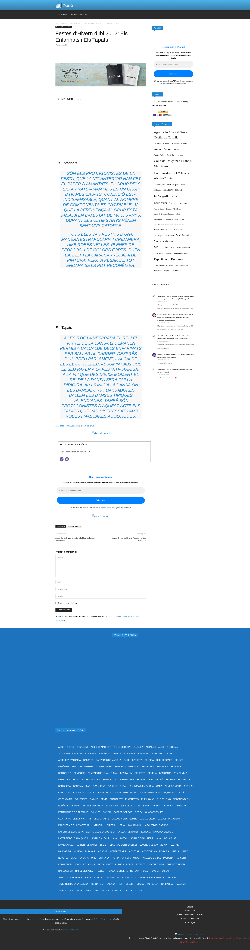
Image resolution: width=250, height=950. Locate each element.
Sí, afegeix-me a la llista (67, 603)
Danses (183, 185)
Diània (63, 23)
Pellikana (168, 254)
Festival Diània (182, 203)
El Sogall (161, 196)
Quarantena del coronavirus (163, 265)
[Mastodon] (188, 15)
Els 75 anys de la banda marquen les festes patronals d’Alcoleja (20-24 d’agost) (175, 317)
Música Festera (164, 247)
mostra (78, 99)
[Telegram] (82, 55)
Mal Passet (182, 235)
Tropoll (166, 270)
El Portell (178, 190)
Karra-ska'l (169, 230)
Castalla (176, 149)
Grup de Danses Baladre (164, 214)
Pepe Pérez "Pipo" (181, 253)
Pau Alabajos (158, 254)
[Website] (62, 459)
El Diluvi (168, 189)
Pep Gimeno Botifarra (168, 259)
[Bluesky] (182, 15)
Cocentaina (179, 155)
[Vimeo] (173, 15)
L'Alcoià (178, 229)
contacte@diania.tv (71, 930)
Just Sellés (159, 229)
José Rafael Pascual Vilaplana (175, 219)
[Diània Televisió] (64, 5)
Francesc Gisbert (159, 209)
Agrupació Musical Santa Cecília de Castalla (170, 134)
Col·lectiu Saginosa (74, 526)
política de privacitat (108, 508)
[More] (88, 55)
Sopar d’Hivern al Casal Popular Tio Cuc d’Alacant (129, 539)
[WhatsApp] (70, 55)
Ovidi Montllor (183, 247)
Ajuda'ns (156, 102)
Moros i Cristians (163, 241)
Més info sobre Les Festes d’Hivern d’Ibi (75, 425)
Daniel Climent (159, 184)
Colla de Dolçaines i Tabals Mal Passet (173, 163)
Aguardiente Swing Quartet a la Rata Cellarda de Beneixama (75, 539)
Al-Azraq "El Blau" (162, 144)
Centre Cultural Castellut (164, 155)
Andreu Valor (162, 149)
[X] (168, 15)
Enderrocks (174, 197)
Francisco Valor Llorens (173, 209)
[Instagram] (163, 15)
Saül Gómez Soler (181, 265)
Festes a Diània (74, 23)
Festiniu (172, 203)
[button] (189, 5)
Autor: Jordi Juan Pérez (73, 444)
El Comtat (157, 190)
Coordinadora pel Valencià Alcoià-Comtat (171, 175)
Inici (57, 23)
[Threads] (192, 15)
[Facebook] (158, 15)
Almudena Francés (179, 143)
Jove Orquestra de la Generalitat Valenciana (169, 225)
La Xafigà (158, 236)
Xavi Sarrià (175, 270)
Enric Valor (160, 202)
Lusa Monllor (169, 236)
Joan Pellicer (159, 219)
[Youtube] (178, 15)
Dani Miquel (173, 184)
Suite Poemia (158, 270)
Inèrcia (178, 214)
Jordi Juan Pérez (164, 296)
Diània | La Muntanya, (103, 919)
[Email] (76, 55)
